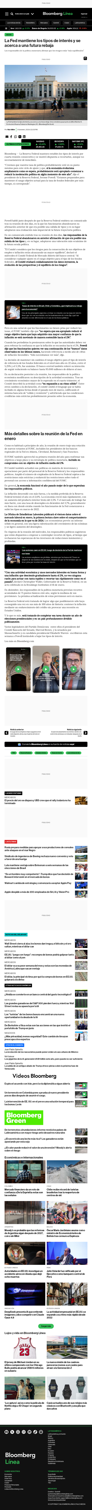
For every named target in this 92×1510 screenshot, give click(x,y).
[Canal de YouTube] (18, 1432)
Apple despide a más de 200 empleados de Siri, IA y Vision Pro (37, 892)
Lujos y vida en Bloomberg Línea (25, 1333)
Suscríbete (52, 1474)
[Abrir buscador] (12, 14)
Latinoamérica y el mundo (57, 1434)
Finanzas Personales (12, 1485)
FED (13, 753)
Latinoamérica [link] (80, 23)
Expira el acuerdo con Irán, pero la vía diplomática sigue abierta (37, 1083)
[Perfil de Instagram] (24, 1432)
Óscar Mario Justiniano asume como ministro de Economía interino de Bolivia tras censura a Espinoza (66, 1233)
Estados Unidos (41, 753)
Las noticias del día (74, 753)
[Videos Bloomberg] (46, 1076)
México (50, 1438)
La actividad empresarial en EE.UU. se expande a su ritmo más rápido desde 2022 (66, 1314)
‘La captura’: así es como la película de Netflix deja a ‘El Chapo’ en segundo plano (24, 1406)
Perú (49, 1449)
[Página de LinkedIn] (29, 1432)
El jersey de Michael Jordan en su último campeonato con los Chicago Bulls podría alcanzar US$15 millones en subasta (24, 1366)
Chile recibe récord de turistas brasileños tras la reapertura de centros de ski (63, 1192)
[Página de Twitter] (12, 1432)
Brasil (50, 1436)
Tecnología (52, 1481)
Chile (50, 1447)
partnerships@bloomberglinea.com (60, 1494)
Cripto (7, 1483)
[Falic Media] (84, 17)
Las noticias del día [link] (13, 23)
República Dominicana (56, 1461)
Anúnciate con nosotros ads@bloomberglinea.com (65, 1496)
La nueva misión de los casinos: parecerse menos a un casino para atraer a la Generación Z (65, 1365)
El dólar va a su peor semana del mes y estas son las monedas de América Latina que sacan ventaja (38, 967)
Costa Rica (52, 1457)
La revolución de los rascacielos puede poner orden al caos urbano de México (41, 1052)
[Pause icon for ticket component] (6, 28)
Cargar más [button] (46, 1326)
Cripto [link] (67, 23)
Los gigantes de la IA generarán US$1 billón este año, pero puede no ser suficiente (44, 1059)
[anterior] (6, 733)
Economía (8, 1474)
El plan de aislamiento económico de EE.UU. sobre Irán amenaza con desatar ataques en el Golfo (66, 734)
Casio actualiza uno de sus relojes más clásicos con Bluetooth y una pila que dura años (67, 1406)
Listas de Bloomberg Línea (14, 1489)
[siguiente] (85, 733)
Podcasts (8, 1487)
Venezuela (51, 1444)
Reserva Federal (25, 753)
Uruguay (51, 1455)
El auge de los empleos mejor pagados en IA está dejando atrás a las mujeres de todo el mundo (25, 734)
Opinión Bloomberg (14, 1045)
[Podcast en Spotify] (41, 1432)
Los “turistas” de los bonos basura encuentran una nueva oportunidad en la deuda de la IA (34, 1016)
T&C (49, 1483)
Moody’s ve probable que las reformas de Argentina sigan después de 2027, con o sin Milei (24, 1233)
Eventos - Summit (54, 1492)
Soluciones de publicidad (57, 1500)
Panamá (51, 1453)
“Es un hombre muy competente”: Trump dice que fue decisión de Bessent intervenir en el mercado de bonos (39, 875)
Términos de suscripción (56, 1478)
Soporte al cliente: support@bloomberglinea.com (65, 1498)
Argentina (51, 1440)
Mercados (8, 1476)
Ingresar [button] (84, 14)
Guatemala (51, 1463)
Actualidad (8, 1481)
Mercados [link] (44, 23)
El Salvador (52, 1459)
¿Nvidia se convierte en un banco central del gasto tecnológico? (38, 994)
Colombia (51, 1442)
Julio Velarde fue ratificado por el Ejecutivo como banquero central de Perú (66, 1274)
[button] (85, 58)
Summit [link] (56, 23)
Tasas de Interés (57, 753)
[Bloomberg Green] (46, 1118)
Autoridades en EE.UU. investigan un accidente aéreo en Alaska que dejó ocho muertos (24, 1274)
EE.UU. (9, 35)
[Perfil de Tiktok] (35, 1432)
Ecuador (51, 1451)
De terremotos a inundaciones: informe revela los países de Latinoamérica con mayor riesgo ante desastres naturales (35, 1131)
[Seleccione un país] (32, 14)
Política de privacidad (55, 1476)
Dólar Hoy (8, 1478)
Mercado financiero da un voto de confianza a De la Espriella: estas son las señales (24, 1192)
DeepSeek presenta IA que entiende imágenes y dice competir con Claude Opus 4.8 (24, 1314)
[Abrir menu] (7, 14)
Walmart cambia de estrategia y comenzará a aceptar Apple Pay (38, 883)
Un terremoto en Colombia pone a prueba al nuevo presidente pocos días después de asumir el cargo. (37, 1094)
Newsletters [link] (30, 23)
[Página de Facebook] (6, 1432)
